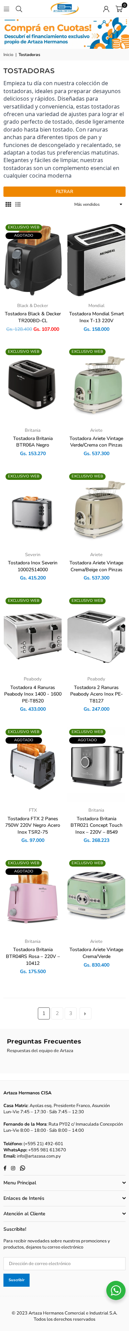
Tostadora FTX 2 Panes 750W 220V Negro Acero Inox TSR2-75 (32, 825)
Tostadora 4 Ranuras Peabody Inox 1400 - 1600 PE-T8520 (33, 694)
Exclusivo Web (24, 227)
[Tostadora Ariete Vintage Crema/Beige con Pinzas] (96, 509)
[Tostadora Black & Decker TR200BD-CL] (33, 260)
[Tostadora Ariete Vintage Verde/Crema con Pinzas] (96, 384)
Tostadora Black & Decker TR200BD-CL (33, 317)
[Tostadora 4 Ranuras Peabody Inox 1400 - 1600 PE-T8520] (33, 633)
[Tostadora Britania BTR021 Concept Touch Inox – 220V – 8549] (96, 764)
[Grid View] (8, 204)
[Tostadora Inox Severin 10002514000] (33, 509)
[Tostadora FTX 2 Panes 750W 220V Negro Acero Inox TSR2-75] (33, 764)
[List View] (18, 204)
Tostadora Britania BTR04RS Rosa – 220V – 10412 (33, 956)
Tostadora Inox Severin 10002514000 (32, 566)
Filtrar (64, 192)
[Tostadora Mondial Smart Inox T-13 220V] (96, 260)
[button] (119, 8)
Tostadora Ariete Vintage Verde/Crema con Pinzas (96, 442)
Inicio (8, 54)
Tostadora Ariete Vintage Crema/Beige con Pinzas (96, 566)
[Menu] (6, 8)
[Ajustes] (106, 8)
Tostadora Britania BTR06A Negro (33, 442)
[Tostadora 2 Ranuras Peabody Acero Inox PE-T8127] (96, 633)
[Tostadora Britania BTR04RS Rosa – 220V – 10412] (33, 895)
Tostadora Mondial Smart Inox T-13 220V (96, 317)
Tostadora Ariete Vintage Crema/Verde (96, 953)
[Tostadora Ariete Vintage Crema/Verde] (96, 895)
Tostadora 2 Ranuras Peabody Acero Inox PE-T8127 (96, 694)
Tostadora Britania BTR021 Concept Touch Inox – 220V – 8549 (96, 825)
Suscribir (16, 1280)
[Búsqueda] (19, 8)
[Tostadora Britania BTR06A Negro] (33, 384)
